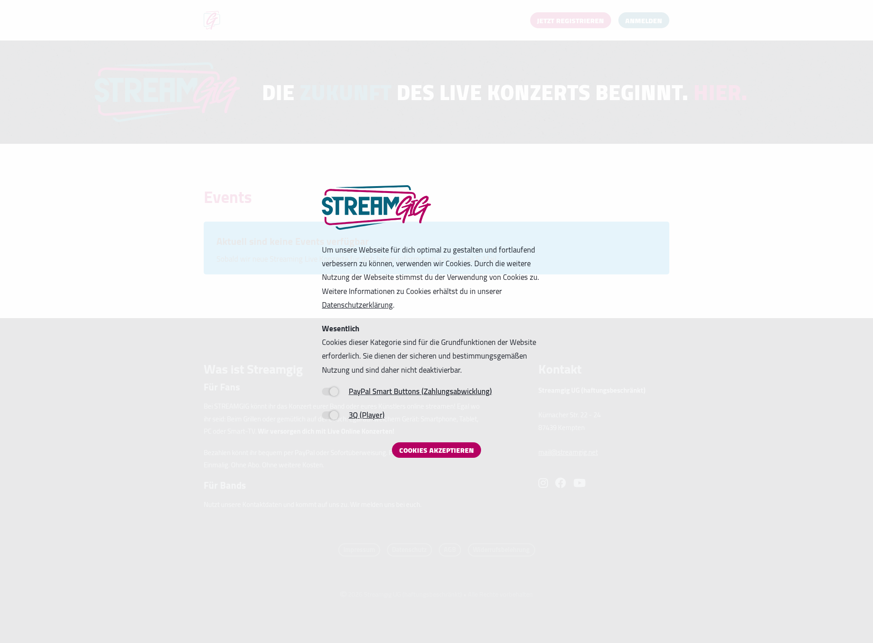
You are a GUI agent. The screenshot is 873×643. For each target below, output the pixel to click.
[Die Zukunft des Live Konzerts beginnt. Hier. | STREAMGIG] (376, 208)
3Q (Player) (367, 415)
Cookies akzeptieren (436, 450)
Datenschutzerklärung (357, 305)
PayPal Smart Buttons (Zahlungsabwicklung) (420, 391)
